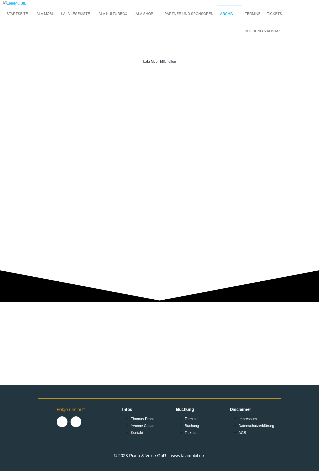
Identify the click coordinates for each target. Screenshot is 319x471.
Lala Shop (143, 13)
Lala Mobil (45, 13)
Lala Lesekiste (75, 13)
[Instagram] (76, 421)
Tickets (274, 13)
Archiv (226, 13)
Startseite (17, 13)
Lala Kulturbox (112, 13)
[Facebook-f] (62, 421)
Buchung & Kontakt (264, 30)
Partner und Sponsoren (189, 13)
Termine (253, 13)
